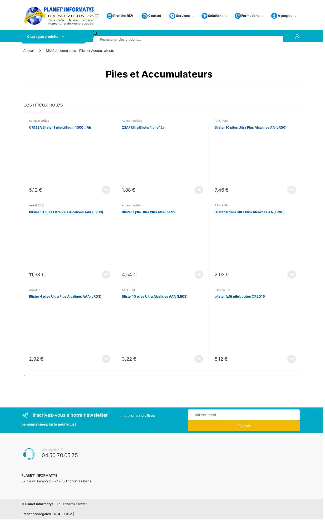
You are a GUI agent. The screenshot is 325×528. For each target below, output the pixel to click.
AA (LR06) (221, 120)
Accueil (28, 50)
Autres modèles (39, 120)
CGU (57, 514)
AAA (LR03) (36, 205)
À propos (285, 16)
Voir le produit (104, 190)
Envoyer (244, 426)
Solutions (215, 16)
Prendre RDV (123, 16)
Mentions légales (37, 514)
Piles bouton (223, 290)
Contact (154, 16)
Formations (250, 16)
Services (182, 16)
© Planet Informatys (37, 504)
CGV (68, 514)
